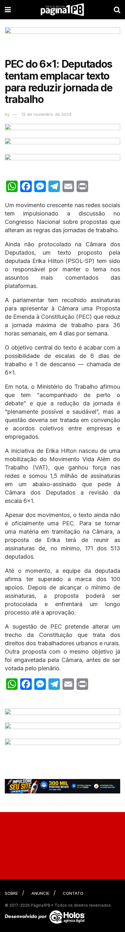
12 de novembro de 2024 (46, 114)
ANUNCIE (40, 893)
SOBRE (11, 893)
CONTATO (73, 893)
